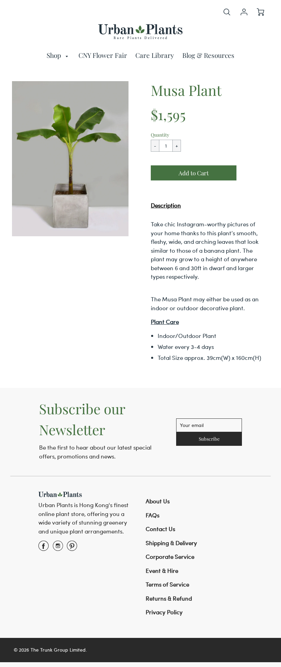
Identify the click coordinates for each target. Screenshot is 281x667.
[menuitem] (58, 55)
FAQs (152, 515)
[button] (193, 172)
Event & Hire (162, 570)
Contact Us (160, 529)
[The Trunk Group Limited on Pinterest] (72, 548)
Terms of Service (167, 584)
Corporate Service (170, 556)
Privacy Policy (164, 612)
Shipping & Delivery (171, 543)
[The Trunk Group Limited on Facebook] (43, 548)
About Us (158, 501)
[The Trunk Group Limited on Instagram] (58, 548)
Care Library (154, 55)
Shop (55, 55)
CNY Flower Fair (102, 55)
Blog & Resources (208, 55)
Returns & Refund (169, 598)
